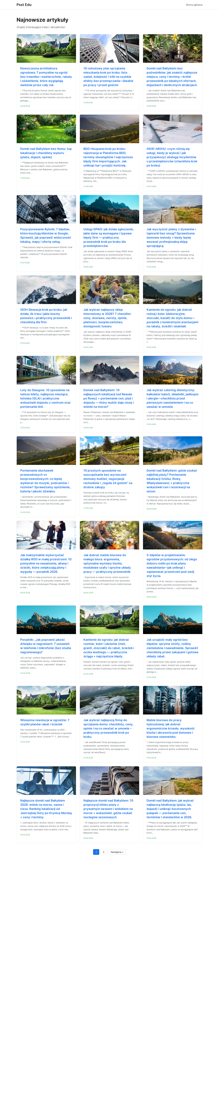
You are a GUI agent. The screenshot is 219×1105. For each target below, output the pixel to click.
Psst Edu (24, 5)
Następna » (117, 851)
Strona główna (194, 4)
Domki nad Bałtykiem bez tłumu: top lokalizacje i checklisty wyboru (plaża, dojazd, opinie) (46, 153)
